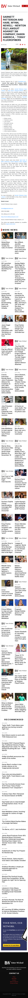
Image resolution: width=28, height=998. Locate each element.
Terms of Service (14, 981)
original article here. (10, 224)
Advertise (14, 978)
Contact (14, 980)
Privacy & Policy (14, 983)
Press (14, 976)
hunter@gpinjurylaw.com (7, 208)
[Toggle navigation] (25, 6)
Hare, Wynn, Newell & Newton (15, 90)
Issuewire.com (22, 81)
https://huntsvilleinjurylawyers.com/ (9, 216)
